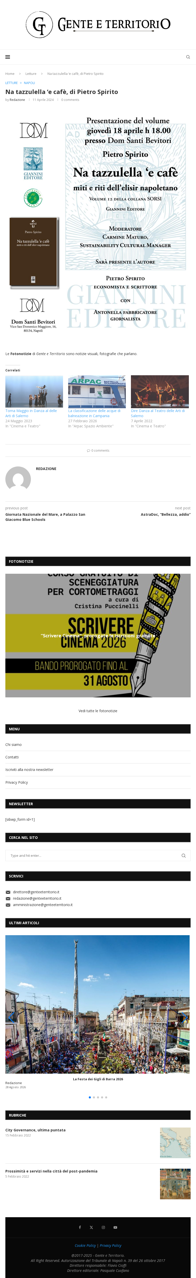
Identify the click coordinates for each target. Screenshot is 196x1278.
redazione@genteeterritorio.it (37, 898)
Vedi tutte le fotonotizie (98, 710)
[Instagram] (103, 1227)
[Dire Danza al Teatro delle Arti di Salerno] (160, 391)
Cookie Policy (85, 1245)
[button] (10, 635)
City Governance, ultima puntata (35, 1130)
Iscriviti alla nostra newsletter (29, 769)
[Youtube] (115, 1227)
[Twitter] (91, 1227)
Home (10, 73)
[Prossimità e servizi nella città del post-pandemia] (175, 1184)
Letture (31, 73)
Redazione (17, 100)
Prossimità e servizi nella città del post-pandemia (51, 1171)
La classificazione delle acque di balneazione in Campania (94, 413)
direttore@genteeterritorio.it (36, 891)
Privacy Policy (16, 782)
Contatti (12, 757)
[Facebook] (80, 1227)
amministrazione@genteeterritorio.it (43, 904)
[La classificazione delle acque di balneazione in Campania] (97, 391)
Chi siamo (13, 744)
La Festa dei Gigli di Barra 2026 (98, 1079)
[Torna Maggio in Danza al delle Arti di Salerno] (34, 391)
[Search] (188, 57)
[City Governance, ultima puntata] (175, 1143)
